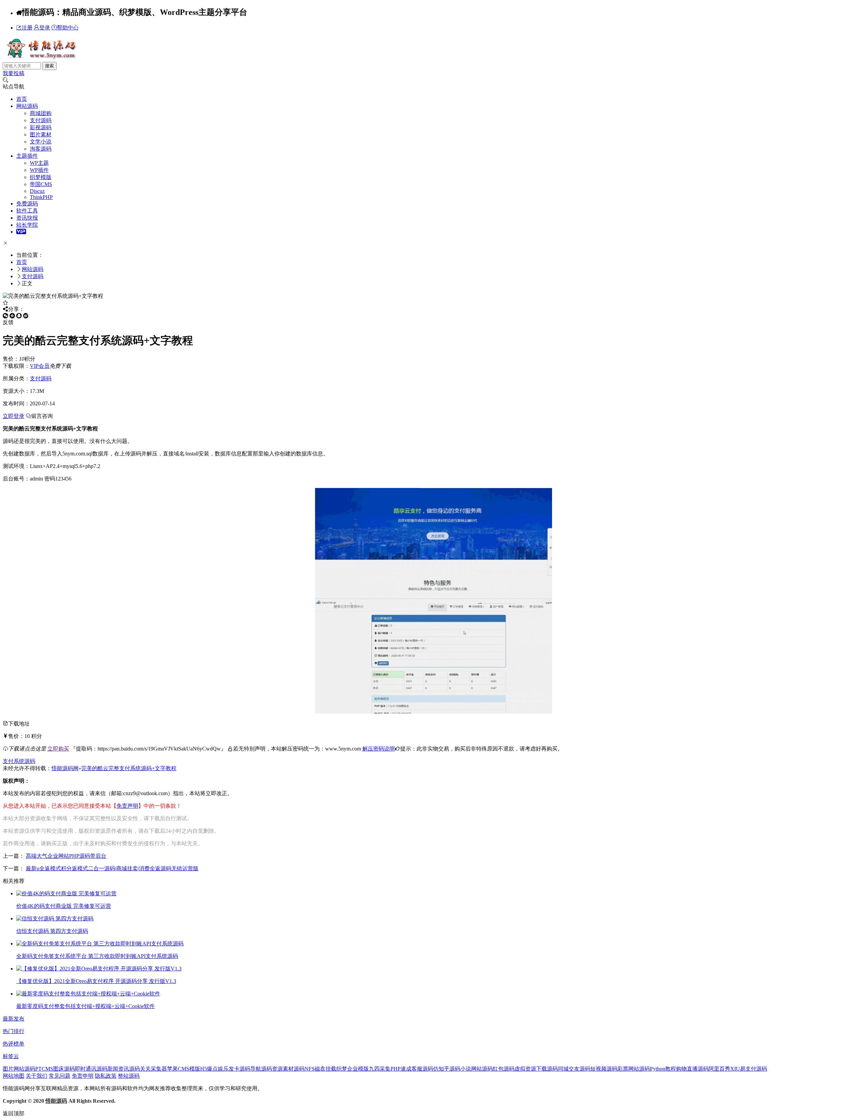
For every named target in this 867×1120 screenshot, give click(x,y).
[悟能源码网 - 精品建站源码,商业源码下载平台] (41, 59)
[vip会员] (21, 231)
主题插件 (27, 156)
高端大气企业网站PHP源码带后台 (66, 856)
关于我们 (36, 1076)
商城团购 (40, 113)
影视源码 (40, 127)
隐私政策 (106, 1076)
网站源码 (27, 106)
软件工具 (27, 211)
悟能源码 (56, 1101)
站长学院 (27, 225)
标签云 (11, 1056)
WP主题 (39, 163)
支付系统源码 (19, 761)
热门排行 (13, 1031)
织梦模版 (40, 177)
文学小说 (40, 141)
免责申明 (82, 1076)
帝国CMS (41, 184)
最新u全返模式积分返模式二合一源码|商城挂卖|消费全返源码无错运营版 (112, 868)
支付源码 (40, 120)
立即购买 (58, 749)
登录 (44, 27)
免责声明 (127, 806)
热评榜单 (13, 1044)
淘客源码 (40, 149)
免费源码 (27, 203)
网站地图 (13, 1076)
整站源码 (129, 1076)
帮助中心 (68, 27)
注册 (27, 27)
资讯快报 (27, 218)
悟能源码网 (65, 768)
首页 (21, 99)
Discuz (37, 191)
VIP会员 (39, 366)
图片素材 (40, 134)
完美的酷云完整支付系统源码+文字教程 (128, 768)
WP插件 (39, 170)
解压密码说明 (378, 749)
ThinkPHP (41, 197)
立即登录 (13, 416)
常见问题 (59, 1076)
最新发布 (13, 1019)
